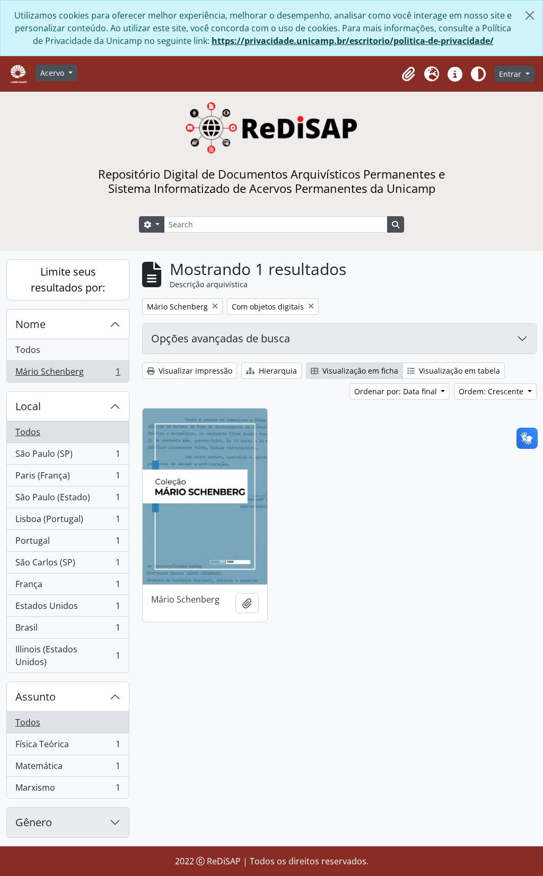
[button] (408, 74)
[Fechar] (529, 15)
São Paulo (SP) (67, 456)
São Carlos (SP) (67, 564)
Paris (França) (67, 478)
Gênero (33, 822)
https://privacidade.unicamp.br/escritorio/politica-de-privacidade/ (353, 41)
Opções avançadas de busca (220, 338)
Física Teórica (67, 746)
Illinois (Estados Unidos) (67, 655)
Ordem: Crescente (492, 391)
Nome (30, 324)
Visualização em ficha (359, 371)
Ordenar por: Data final (396, 391)
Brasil (67, 630)
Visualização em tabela (458, 371)
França (67, 586)
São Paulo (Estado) (67, 499)
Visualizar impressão (194, 371)
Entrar (511, 74)
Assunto (35, 696)
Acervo (53, 73)
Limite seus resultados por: (68, 279)
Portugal (67, 543)
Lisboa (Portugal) (67, 521)
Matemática (67, 768)
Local (28, 406)
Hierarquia (277, 371)
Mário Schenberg (67, 374)
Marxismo (67, 790)
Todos (27, 350)
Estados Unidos (67, 608)
